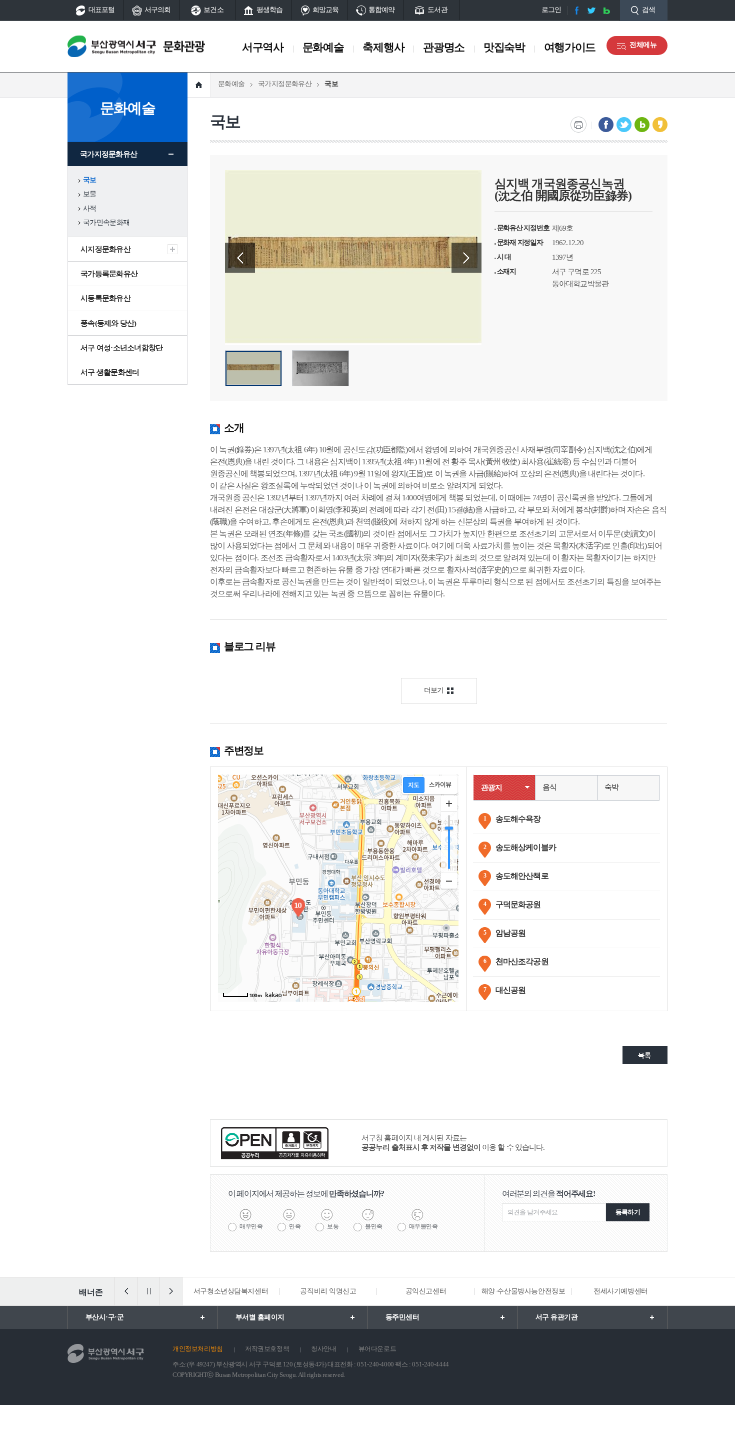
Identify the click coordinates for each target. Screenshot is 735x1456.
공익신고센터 (426, 1291)
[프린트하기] (578, 125)
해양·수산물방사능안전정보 (524, 1291)
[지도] (413, 785)
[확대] (449, 804)
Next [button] (467, 258)
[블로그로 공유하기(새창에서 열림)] (642, 124)
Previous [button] (240, 258)
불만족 (373, 1226)
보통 (332, 1226)
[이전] (126, 1291)
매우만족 (251, 1226)
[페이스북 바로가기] (576, 10)
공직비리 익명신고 (328, 1291)
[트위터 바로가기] (591, 10)
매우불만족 (423, 1226)
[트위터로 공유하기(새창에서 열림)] (624, 124)
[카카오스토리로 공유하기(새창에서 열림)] (660, 124)
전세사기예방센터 (621, 1291)
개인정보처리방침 (197, 1348)
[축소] (449, 881)
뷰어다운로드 (377, 1348)
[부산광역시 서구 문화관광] (136, 46)
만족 (294, 1226)
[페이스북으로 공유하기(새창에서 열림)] (606, 124)
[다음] (171, 1291)
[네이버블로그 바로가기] (606, 10)
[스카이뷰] (440, 785)
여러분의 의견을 (548, 1193)
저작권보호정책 (267, 1348)
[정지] (148, 1291)
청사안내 (323, 1348)
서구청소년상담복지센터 (231, 1291)
